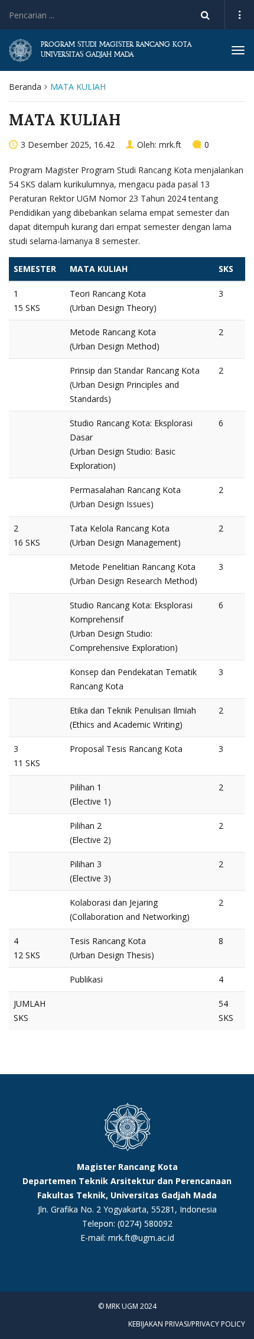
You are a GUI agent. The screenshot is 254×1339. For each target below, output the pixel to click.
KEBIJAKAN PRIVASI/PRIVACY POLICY (186, 1324)
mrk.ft (170, 144)
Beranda (25, 86)
